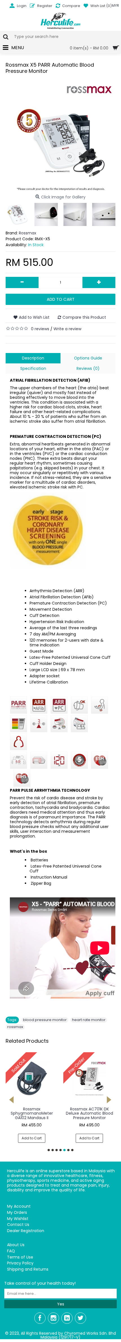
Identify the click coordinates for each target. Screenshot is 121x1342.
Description (33, 358)
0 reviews (40, 329)
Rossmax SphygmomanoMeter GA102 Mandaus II (32, 1113)
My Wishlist (17, 1218)
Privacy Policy (20, 1263)
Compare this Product (84, 317)
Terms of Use (20, 1257)
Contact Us (18, 1224)
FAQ (11, 1251)
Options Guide (88, 358)
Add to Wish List (34, 317)
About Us (15, 1245)
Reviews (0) (88, 368)
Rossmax (27, 233)
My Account (19, 1206)
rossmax (15, 1026)
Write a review (67, 329)
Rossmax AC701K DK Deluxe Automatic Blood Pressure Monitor (89, 1113)
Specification (33, 368)
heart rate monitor (89, 1019)
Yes (60, 1304)
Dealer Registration (25, 1231)
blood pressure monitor (45, 1019)
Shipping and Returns (27, 1269)
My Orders (17, 1212)
